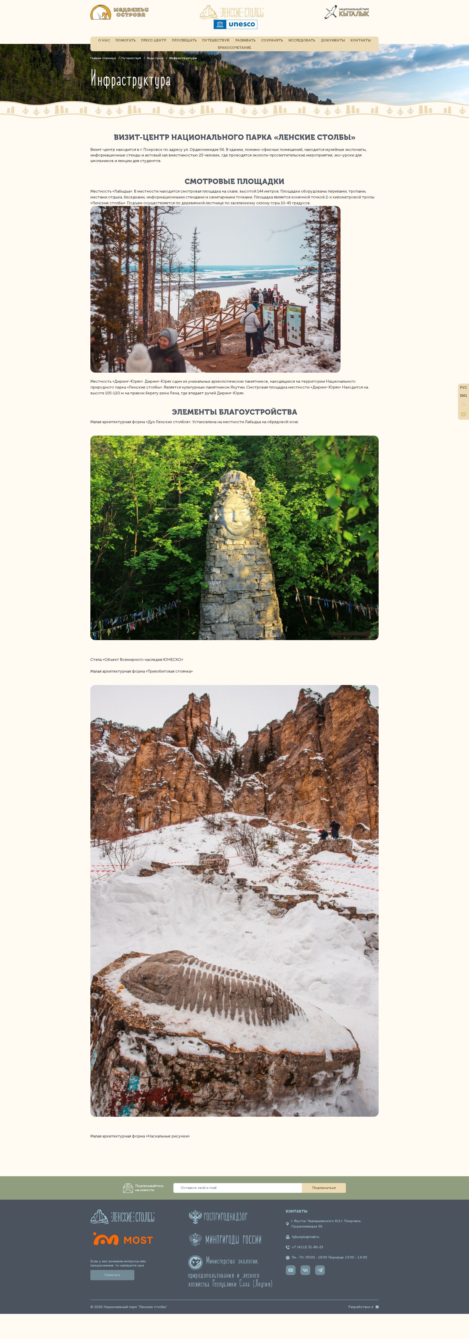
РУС (463, 388)
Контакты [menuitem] (361, 40)
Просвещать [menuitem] (184, 40)
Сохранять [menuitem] (272, 40)
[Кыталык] (347, 18)
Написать (112, 1275)
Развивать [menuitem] (245, 40)
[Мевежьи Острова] (122, 18)
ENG (463, 396)
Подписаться (324, 1188)
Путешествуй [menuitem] (215, 40)
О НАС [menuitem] (104, 40)
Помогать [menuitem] (126, 40)
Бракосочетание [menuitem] (234, 48)
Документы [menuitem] (333, 40)
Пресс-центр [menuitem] (153, 40)
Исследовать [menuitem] (301, 40)
